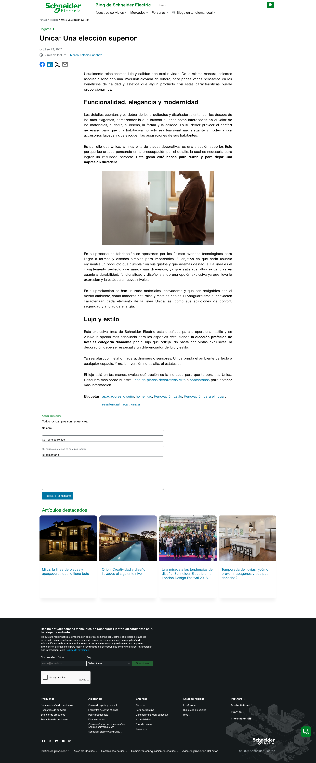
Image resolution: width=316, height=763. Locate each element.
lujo (149, 396)
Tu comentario (50, 454)
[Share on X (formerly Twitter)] (57, 65)
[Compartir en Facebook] (42, 65)
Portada (43, 20)
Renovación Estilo (168, 396)
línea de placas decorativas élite (159, 380)
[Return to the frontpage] (63, 8)
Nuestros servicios (110, 12)
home (140, 396)
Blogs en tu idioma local (195, 12)
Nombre (47, 428)
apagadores (111, 396)
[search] (270, 5)
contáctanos (200, 380)
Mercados (137, 12)
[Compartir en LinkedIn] (50, 65)
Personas (159, 12)
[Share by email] (65, 65)
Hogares (54, 20)
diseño (128, 396)
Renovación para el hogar (204, 396)
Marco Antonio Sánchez (86, 55)
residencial (111, 404)
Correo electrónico (53, 439)
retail (125, 404)
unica (135, 404)
